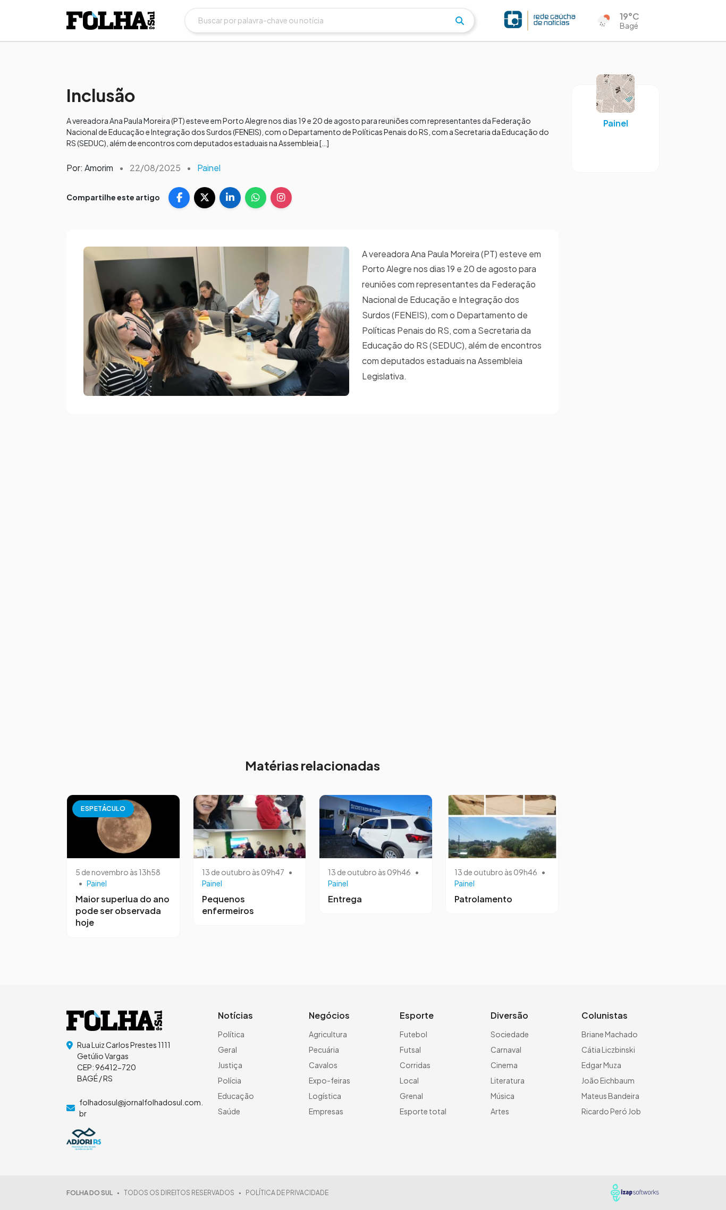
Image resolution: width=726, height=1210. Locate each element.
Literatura (508, 1080)
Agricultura (328, 1034)
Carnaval (506, 1049)
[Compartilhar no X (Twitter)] (204, 197)
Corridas (415, 1065)
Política (231, 1034)
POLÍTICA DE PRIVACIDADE (287, 1193)
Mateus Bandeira (610, 1096)
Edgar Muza (601, 1065)
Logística (325, 1096)
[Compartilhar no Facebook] (179, 197)
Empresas (326, 1111)
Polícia (229, 1080)
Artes (500, 1111)
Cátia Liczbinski (608, 1049)
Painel (209, 167)
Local (409, 1080)
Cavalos (323, 1065)
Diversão (509, 1015)
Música (502, 1096)
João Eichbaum (608, 1080)
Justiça (230, 1065)
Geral (227, 1049)
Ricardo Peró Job (611, 1111)
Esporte (417, 1015)
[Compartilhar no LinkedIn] (230, 197)
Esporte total (423, 1111)
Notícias (235, 1015)
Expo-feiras (329, 1080)
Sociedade (510, 1034)
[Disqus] (312, 579)
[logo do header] (110, 20)
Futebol (413, 1034)
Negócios (329, 1015)
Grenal (411, 1096)
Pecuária (324, 1049)
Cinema (504, 1065)
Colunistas (604, 1015)
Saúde (229, 1111)
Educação (236, 1096)
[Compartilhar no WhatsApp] (255, 197)
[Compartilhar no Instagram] (281, 197)
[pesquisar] (460, 20)
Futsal (410, 1049)
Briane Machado (609, 1034)
